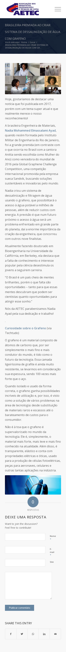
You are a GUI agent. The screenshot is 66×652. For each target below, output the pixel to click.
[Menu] (56, 9)
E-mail (52, 552)
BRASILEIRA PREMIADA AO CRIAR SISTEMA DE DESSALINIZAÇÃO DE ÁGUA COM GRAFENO (32, 32)
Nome (53, 538)
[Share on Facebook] (10, 634)
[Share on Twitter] (21, 634)
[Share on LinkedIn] (44, 634)
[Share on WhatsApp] (33, 634)
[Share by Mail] (55, 634)
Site (52, 562)
